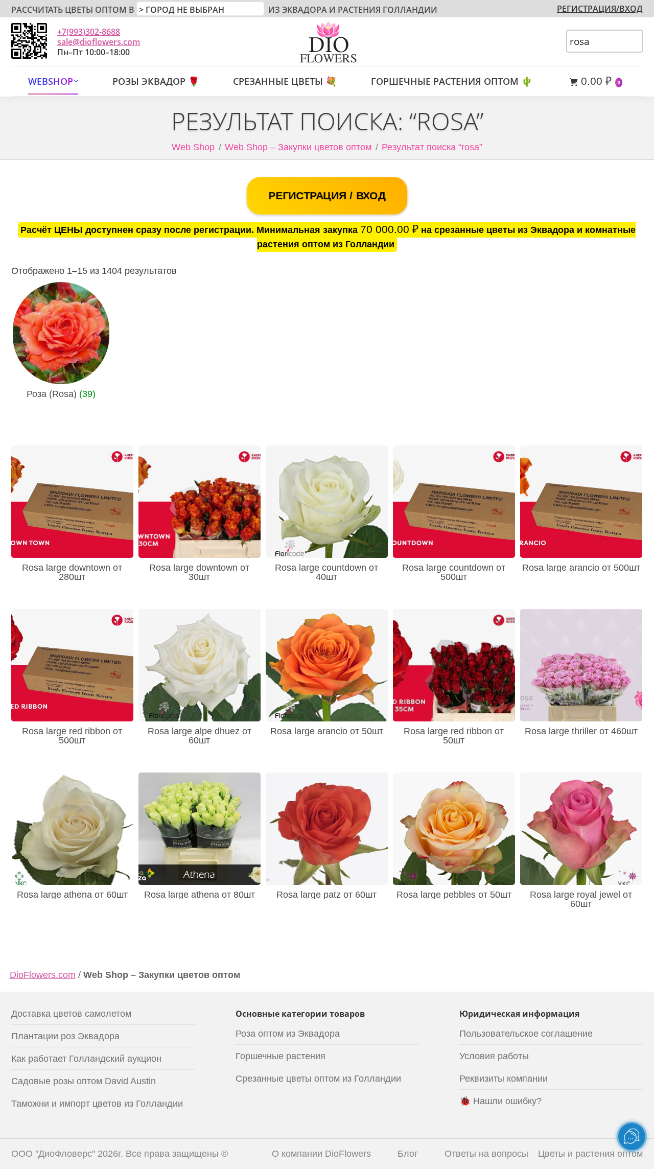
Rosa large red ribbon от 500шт (72, 736)
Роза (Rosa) (61, 394)
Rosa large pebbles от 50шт (453, 894)
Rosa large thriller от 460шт (581, 731)
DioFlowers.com (43, 975)
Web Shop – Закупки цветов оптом (298, 147)
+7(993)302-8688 (88, 31)
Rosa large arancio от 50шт (326, 731)
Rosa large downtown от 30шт (199, 572)
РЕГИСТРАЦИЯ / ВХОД (326, 195)
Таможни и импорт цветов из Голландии (97, 1103)
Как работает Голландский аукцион (86, 1059)
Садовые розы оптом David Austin (83, 1081)
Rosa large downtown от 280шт (72, 572)
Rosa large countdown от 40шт (326, 572)
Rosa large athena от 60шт (72, 894)
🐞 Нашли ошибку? (500, 1101)
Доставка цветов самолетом (71, 1014)
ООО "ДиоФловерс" (53, 1154)
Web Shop (193, 147)
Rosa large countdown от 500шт (453, 572)
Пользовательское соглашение (526, 1033)
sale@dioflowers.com (98, 42)
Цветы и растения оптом (590, 1154)
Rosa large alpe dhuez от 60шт (199, 736)
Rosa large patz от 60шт (326, 894)
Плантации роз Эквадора (65, 1036)
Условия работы (494, 1056)
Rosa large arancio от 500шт (581, 567)
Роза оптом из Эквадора (288, 1033)
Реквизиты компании (503, 1078)
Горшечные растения (280, 1056)
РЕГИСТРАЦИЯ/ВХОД (600, 8)
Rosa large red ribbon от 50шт (454, 736)
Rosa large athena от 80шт (199, 894)
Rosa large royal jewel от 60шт (581, 899)
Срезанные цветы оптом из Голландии (318, 1078)
